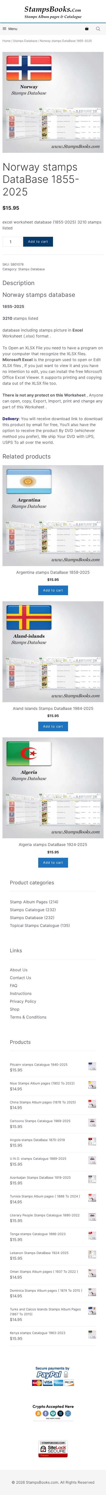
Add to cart (38, 241)
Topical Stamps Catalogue (34, 925)
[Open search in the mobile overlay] (98, 29)
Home (6, 41)
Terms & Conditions (28, 1017)
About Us (18, 969)
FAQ (13, 985)
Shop (14, 1009)
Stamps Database (25, 41)
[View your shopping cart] (86, 29)
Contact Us (20, 977)
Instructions (21, 993)
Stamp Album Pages (29, 901)
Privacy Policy (23, 1001)
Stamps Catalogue (27, 909)
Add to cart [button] (53, 590)
